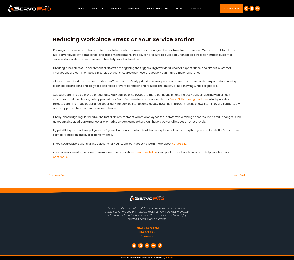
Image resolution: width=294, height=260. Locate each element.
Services (115, 8)
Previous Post (56, 175)
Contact (195, 8)
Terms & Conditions (147, 228)
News (179, 8)
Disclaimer (147, 236)
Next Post (241, 175)
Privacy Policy (147, 232)
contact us (60, 157)
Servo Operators (157, 8)
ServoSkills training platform (189, 99)
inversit (169, 257)
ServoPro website (144, 152)
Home (81, 8)
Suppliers (133, 8)
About (96, 8)
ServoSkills (179, 144)
